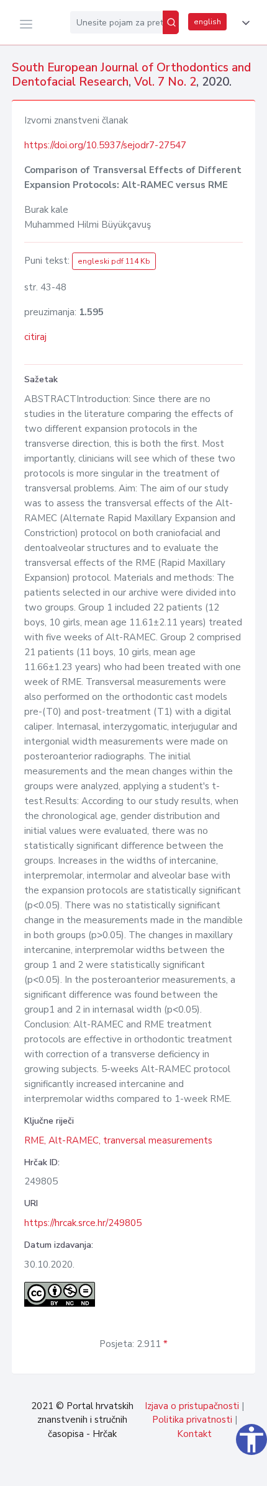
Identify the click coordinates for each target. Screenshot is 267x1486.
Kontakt (194, 1434)
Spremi (174, 1469)
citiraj (35, 337)
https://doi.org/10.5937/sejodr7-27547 (105, 145)
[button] (243, 23)
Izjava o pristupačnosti (192, 1406)
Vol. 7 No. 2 (165, 82)
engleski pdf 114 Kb (114, 261)
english (207, 22)
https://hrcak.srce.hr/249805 (83, 1223)
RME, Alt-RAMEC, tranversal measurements (118, 1140)
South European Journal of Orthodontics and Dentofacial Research (131, 75)
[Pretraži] (171, 22)
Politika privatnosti (192, 1419)
